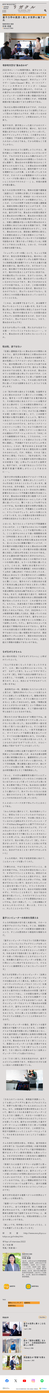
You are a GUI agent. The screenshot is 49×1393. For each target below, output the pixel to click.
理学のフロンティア (14, 1303)
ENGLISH (6, 8)
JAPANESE (6, 7)
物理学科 (27, 1303)
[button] (42, 1317)
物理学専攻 (12, 1306)
